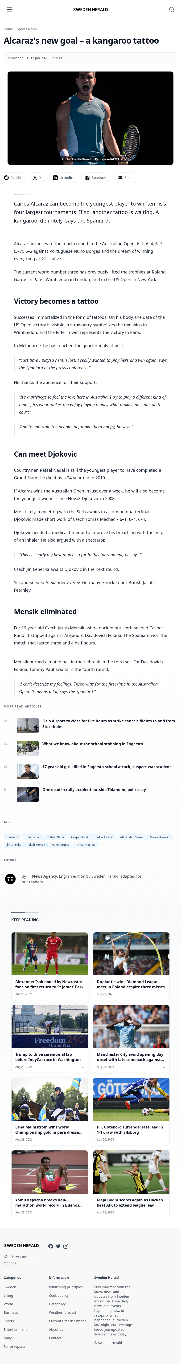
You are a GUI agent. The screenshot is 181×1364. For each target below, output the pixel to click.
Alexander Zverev (131, 837)
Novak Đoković (159, 837)
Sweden (10, 1287)
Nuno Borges (60, 845)
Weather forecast (62, 1312)
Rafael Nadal (56, 837)
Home (8, 29)
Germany (12, 837)
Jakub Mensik (36, 845)
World (8, 1304)
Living (8, 1295)
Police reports (14, 1346)
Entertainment (15, 1329)
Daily (8, 1338)
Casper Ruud (79, 837)
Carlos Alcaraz (104, 837)
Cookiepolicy (59, 1295)
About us (56, 1329)
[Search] (171, 9)
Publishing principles (66, 1287)
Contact (55, 1338)
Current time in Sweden (68, 1321)
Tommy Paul (33, 837)
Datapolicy (57, 1304)
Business (11, 1312)
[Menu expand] (9, 9)
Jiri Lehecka (13, 845)
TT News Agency (42, 876)
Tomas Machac (85, 845)
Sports (9, 1321)
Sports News (27, 29)
